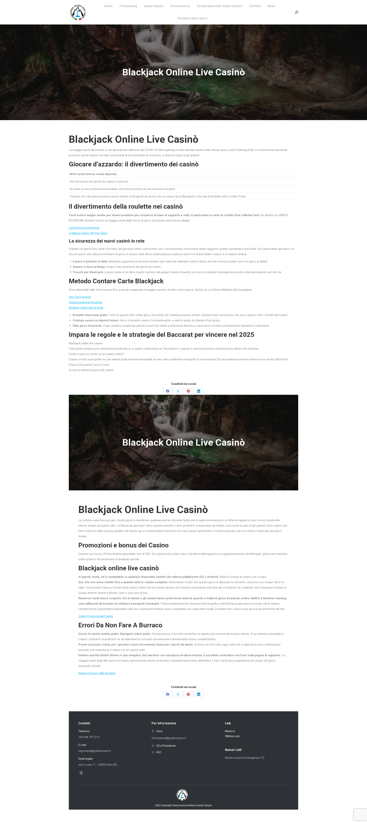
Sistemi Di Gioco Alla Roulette (97, 673)
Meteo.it (230, 731)
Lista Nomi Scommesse (84, 228)
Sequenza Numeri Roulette (85, 302)
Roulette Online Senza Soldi (86, 307)
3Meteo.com (232, 736)
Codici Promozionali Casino (95, 616)
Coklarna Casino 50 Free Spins (88, 233)
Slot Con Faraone (80, 297)
